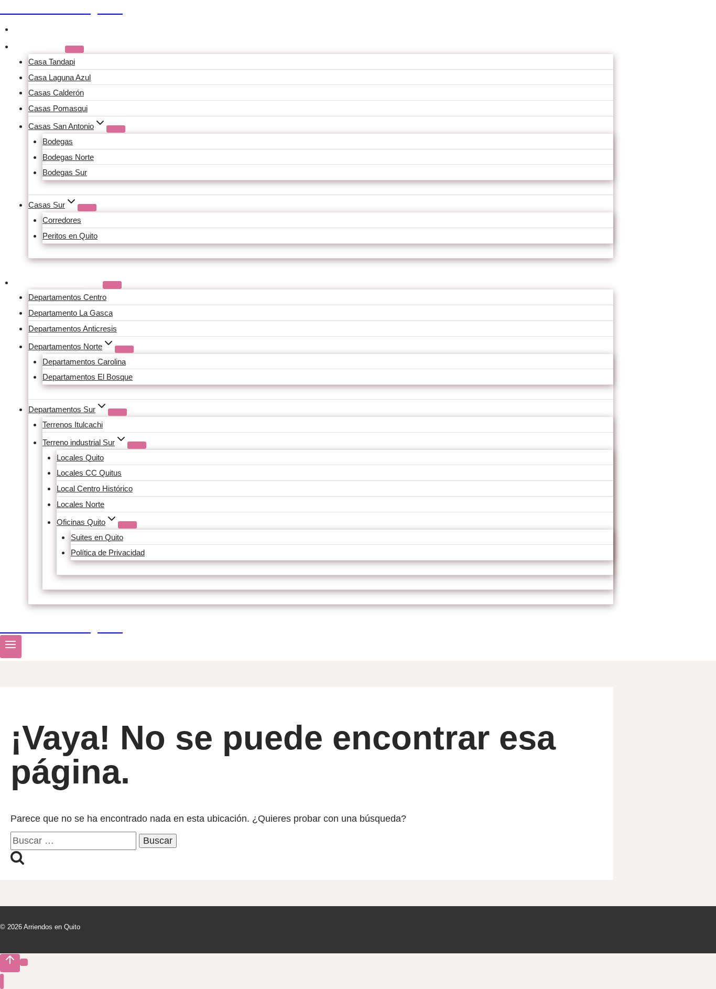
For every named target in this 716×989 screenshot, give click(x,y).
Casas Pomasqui (58, 108)
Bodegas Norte (68, 157)
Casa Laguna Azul (59, 77)
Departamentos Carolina (84, 361)
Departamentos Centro (67, 297)
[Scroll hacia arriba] (10, 963)
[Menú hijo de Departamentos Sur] (117, 412)
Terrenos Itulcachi (72, 424)
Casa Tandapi (51, 61)
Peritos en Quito (69, 235)
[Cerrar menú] (2, 981)
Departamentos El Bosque (87, 376)
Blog (29, 29)
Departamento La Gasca (70, 312)
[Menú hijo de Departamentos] (112, 284)
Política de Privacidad (108, 552)
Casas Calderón (56, 92)
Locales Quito (80, 457)
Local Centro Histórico (95, 488)
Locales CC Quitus (89, 472)
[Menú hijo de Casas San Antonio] (115, 129)
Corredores (61, 220)
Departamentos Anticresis (72, 328)
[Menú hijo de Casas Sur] (87, 207)
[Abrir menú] (10, 646)
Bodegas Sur (64, 172)
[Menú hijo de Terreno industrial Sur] (136, 445)
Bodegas (57, 141)
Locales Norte (80, 504)
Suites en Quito (97, 537)
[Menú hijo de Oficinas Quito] (127, 525)
